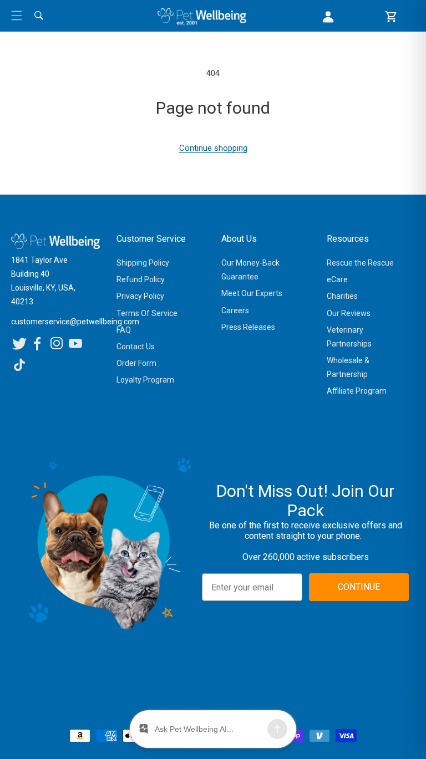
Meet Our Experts (251, 293)
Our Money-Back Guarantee (250, 269)
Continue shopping (213, 148)
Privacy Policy (140, 296)
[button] (16, 15)
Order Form (136, 363)
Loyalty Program (145, 379)
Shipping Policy (142, 262)
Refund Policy (140, 279)
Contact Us (135, 346)
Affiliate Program (357, 390)
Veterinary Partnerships (349, 336)
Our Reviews (349, 313)
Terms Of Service (147, 313)
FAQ (123, 329)
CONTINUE (359, 587)
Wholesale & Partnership (348, 367)
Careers (235, 310)
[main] (213, 111)
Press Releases (248, 327)
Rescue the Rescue (360, 262)
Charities (342, 296)
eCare (337, 279)
